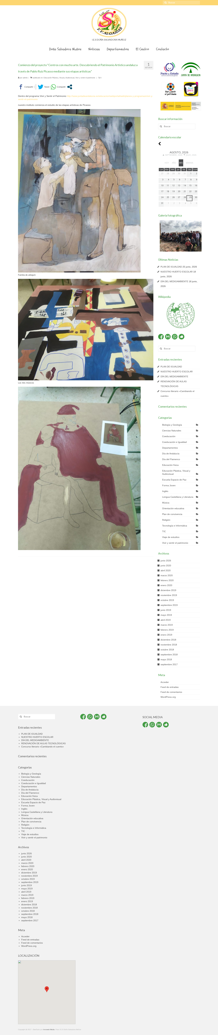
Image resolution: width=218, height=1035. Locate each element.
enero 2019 (166, 634)
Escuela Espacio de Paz (174, 479)
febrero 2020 (167, 580)
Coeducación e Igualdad (174, 442)
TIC (164, 531)
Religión (166, 520)
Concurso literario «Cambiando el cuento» (42, 746)
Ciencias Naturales (171, 430)
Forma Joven (169, 485)
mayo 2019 (166, 615)
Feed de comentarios (171, 692)
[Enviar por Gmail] (168, 336)
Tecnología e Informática (174, 525)
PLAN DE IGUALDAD (171, 266)
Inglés (165, 491)
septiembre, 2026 (173, 155)
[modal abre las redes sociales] (69, 87)
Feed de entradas (170, 687)
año (174, 162)
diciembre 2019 (168, 590)
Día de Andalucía (170, 453)
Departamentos (170, 448)
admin (25, 78)
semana (189, 162)
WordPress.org (168, 697)
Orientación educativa (173, 508)
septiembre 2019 (169, 605)
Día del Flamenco (171, 459)
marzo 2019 (167, 625)
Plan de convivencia (172, 514)
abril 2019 (166, 620)
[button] (47, 989)
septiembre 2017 (169, 664)
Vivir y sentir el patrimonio (85, 78)
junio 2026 (166, 560)
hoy (167, 162)
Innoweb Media (49, 1029)
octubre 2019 (167, 600)
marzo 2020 (167, 575)
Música (165, 502)
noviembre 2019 (169, 595)
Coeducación (168, 436)
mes (181, 162)
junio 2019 (166, 610)
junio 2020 (166, 565)
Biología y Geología (172, 425)
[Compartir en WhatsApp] (58, 87)
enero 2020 (166, 585)
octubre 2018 (167, 649)
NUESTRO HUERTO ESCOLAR (177, 271)
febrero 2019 (167, 630)
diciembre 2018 (168, 639)
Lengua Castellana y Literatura (177, 497)
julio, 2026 (191, 155)
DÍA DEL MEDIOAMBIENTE (174, 281)
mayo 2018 (166, 659)
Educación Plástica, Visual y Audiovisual (59, 78)
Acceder (165, 682)
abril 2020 (166, 570)
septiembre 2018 (169, 654)
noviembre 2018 (169, 644)
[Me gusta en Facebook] (181, 336)
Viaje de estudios (170, 537)
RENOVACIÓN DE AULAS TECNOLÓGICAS (43, 743)
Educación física (170, 465)
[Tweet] (43, 87)
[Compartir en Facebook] (25, 87)
